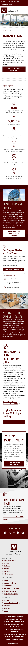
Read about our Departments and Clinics (14, 233)
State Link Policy (14, 626)
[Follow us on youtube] (23, 533)
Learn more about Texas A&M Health (13, 518)
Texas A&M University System (14, 619)
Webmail (7, 608)
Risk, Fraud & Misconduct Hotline (14, 624)
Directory (7, 600)
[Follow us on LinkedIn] (18, 533)
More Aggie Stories (14, 422)
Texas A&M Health (6, 4)
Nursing (6, 568)
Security (21, 634)
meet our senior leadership (14, 69)
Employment (14, 631)
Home (6, 30)
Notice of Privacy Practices (14, 639)
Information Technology (12, 603)
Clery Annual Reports (11, 594)
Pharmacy (7, 571)
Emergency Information (12, 588)
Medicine (7, 566)
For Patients (8, 586)
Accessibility (19, 636)
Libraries (7, 605)
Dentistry (7, 563)
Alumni (6, 611)
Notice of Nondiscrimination (14, 629)
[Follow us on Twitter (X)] (9, 533)
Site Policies (9, 636)
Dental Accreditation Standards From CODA (10, 403)
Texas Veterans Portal (10, 634)
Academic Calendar (10, 583)
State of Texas (8, 621)
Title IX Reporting (10, 591)
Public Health (8, 574)
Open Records (19, 621)
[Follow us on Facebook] (5, 533)
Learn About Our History (14, 463)
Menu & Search (13, 643)
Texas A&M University (11, 2)
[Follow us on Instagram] (14, 533)
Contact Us (7, 580)
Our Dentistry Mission (13, 269)
